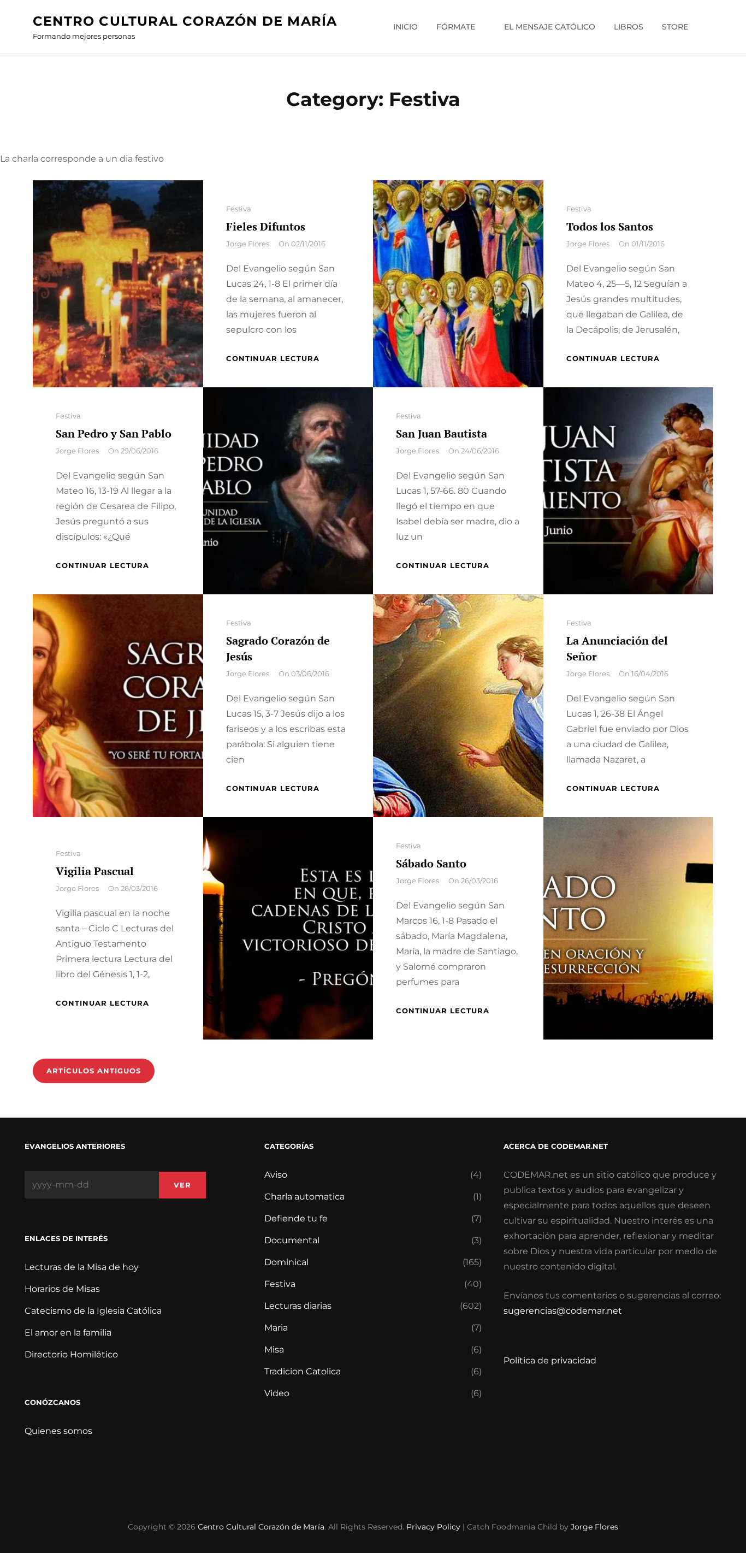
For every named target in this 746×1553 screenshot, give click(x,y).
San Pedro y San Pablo (113, 433)
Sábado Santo (431, 863)
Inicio (405, 27)
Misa (274, 1349)
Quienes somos (58, 1431)
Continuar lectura (272, 358)
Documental (291, 1240)
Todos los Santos (609, 226)
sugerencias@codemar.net (563, 1311)
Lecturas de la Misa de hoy (82, 1267)
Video (276, 1393)
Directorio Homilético (71, 1354)
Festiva (238, 208)
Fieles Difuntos (265, 226)
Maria (276, 1327)
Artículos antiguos (93, 1070)
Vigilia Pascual (95, 871)
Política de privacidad (550, 1360)
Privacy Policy (433, 1527)
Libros (628, 27)
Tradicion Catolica (302, 1371)
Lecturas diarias (297, 1306)
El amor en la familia (68, 1332)
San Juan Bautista (441, 433)
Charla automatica (304, 1196)
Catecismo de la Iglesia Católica (93, 1311)
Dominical (286, 1262)
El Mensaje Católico (549, 27)
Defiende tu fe (296, 1218)
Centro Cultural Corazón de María (185, 21)
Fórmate (455, 27)
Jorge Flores (247, 243)
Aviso (275, 1175)
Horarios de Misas (62, 1289)
